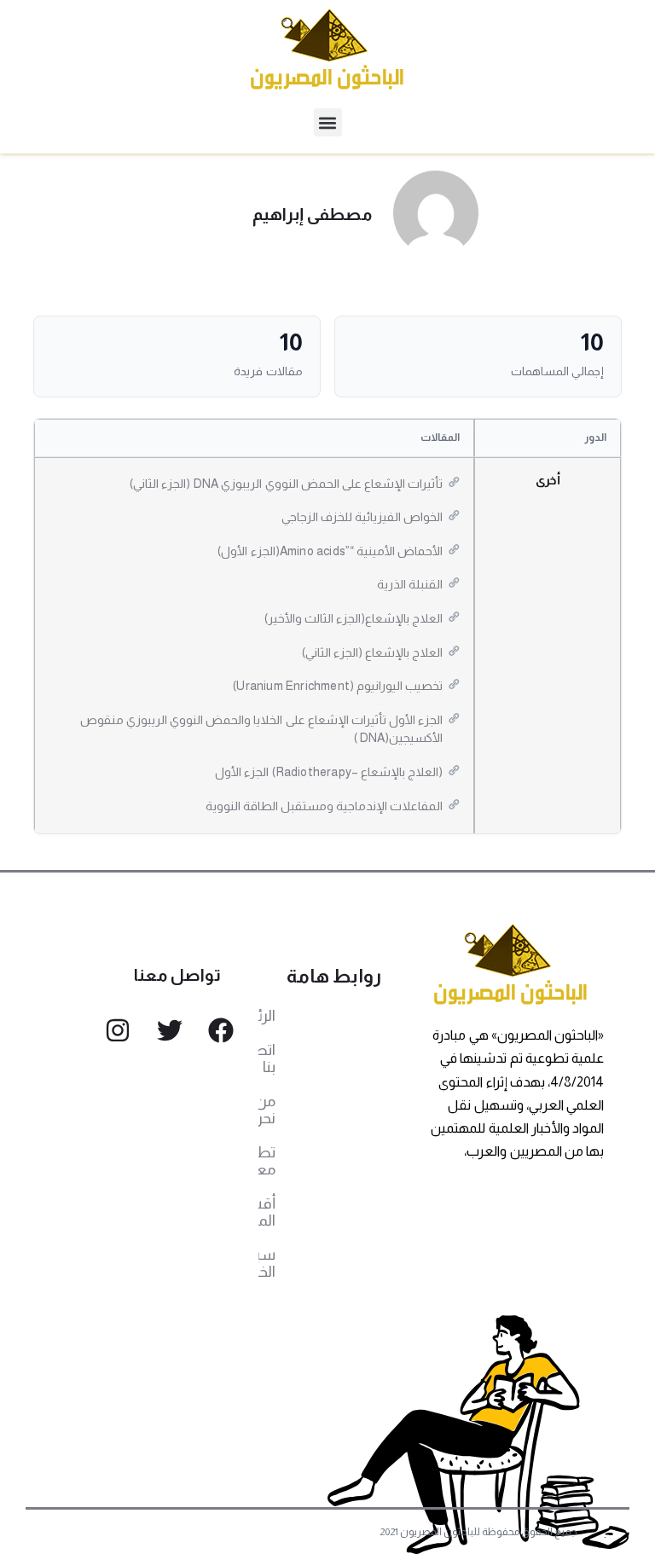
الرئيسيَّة (266, 1015)
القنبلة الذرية (410, 584)
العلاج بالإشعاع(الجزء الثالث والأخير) (353, 618)
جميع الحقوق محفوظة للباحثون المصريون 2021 (479, 1532)
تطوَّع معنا (266, 1161)
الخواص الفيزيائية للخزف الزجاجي (362, 517)
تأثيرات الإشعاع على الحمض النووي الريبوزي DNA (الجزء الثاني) (286, 483)
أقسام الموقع (266, 1212)
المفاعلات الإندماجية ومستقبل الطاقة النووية (324, 806)
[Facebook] (220, 1030)
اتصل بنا (266, 1058)
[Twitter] (169, 1030)
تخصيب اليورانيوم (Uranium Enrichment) (338, 686)
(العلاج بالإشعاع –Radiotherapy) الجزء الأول (329, 772)
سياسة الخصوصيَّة (266, 1263)
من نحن (266, 1110)
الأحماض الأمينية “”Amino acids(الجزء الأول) (330, 551)
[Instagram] (117, 1030)
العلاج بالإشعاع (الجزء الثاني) (372, 652)
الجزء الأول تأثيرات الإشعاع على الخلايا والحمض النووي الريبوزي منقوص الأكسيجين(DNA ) (261, 729)
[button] (328, 122)
